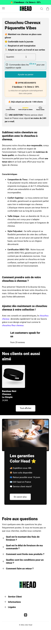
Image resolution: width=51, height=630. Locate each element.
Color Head (28, 625)
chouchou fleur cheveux (13, 325)
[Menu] (3, 8)
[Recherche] (42, 9)
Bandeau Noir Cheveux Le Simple (9, 394)
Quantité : (10, 57)
